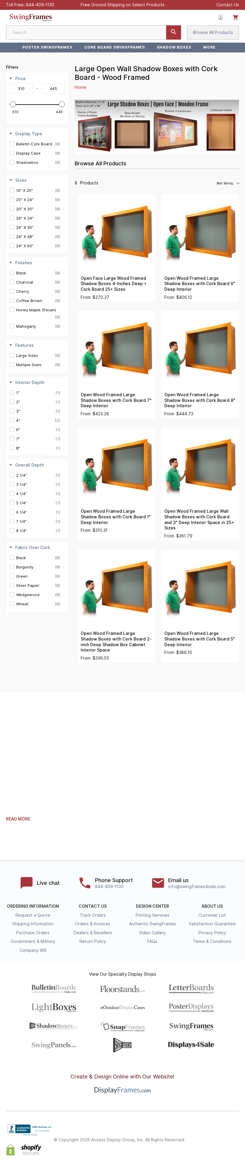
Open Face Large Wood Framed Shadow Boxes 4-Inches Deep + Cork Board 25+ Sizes (114, 284)
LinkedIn (235, 1135)
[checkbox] (38, 143)
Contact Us (227, 4)
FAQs (152, 941)
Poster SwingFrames (47, 47)
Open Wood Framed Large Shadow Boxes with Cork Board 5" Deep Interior (199, 639)
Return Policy (92, 941)
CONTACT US (93, 906)
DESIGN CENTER (152, 906)
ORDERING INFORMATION (33, 906)
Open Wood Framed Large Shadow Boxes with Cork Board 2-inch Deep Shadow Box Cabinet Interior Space (116, 641)
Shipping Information (32, 923)
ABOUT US (212, 906)
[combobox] (93, 32)
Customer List (212, 915)
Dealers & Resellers (93, 932)
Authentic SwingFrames (152, 923)
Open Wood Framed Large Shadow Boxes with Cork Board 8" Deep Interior (199, 400)
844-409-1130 (40, 4)
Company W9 (33, 950)
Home (80, 87)
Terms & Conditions (212, 941)
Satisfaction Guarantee (212, 923)
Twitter (209, 1135)
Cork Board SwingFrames (114, 47)
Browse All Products (213, 32)
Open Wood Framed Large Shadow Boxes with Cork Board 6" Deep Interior (199, 284)
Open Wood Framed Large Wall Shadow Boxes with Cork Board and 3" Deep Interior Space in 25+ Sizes (199, 519)
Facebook (196, 1135)
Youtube (235, 1145)
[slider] (13, 104)
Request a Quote (33, 915)
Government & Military (32, 941)
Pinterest (222, 1135)
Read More (18, 819)
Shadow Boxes (174, 47)
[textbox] (21, 88)
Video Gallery (152, 932)
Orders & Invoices (92, 923)
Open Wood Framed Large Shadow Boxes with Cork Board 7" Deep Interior (116, 400)
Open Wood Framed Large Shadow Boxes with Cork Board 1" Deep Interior (116, 517)
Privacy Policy (212, 932)
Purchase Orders (33, 932)
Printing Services (152, 915)
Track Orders (93, 915)
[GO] (173, 32)
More (209, 47)
